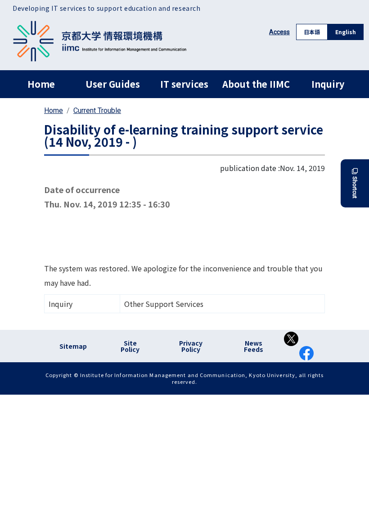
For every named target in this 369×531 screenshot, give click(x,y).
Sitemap (73, 346)
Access (279, 32)
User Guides (113, 83)
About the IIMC (256, 83)
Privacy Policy (190, 346)
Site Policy (130, 346)
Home (41, 83)
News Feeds (253, 346)
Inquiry (327, 83)
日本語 (312, 32)
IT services (184, 83)
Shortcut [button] (354, 187)
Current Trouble (97, 110)
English (345, 32)
